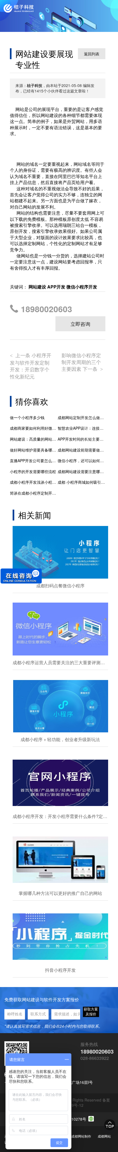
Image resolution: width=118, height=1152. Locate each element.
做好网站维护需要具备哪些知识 (34, 450)
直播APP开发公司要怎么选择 (34, 460)
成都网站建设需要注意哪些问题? (81, 471)
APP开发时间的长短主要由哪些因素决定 (81, 439)
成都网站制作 (81, 1136)
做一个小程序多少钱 (27, 417)
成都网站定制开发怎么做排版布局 (81, 417)
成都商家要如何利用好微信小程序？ (34, 428)
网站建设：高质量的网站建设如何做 (34, 439)
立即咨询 (80, 323)
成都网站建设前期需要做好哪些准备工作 (81, 450)
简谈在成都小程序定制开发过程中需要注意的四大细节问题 (34, 493)
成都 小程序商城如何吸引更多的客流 (81, 482)
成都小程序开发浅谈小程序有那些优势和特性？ (34, 482)
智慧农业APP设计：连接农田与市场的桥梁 (81, 428)
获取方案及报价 (91, 1011)
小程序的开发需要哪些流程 (33, 471)
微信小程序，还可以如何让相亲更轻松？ (81, 460)
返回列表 (91, 53)
